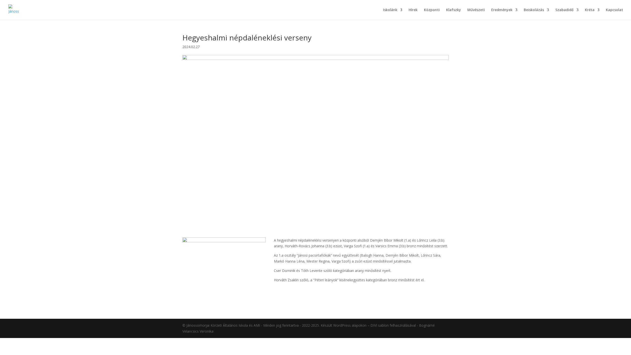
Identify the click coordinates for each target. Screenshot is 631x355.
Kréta (590, 10)
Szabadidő (564, 10)
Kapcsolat (614, 10)
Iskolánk (390, 10)
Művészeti (476, 10)
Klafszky (453, 10)
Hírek (413, 10)
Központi (432, 10)
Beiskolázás (534, 10)
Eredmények (501, 10)
